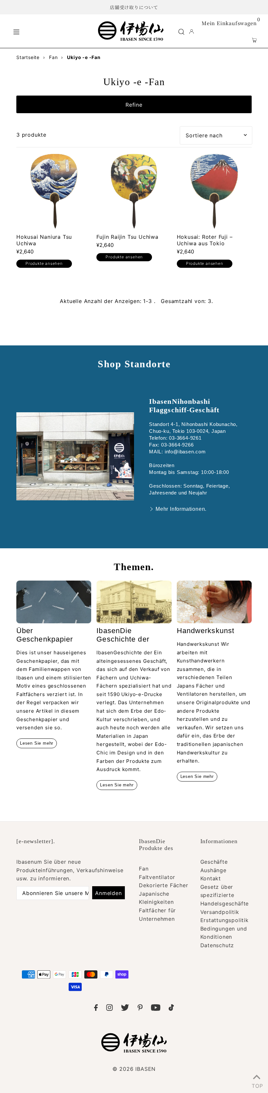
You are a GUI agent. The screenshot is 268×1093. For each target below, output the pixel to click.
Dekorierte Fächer (163, 885)
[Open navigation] (50, 31)
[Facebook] (96, 1008)
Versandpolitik (219, 912)
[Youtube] (155, 1008)
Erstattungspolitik (224, 920)
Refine (134, 104)
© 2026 (134, 1069)
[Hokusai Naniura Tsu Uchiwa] (53, 191)
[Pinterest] (140, 1008)
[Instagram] (109, 1008)
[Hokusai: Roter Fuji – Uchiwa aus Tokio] (214, 191)
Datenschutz (217, 945)
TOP (256, 1084)
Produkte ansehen (44, 263)
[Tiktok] (171, 1008)
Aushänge (213, 870)
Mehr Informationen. (181, 509)
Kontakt (210, 878)
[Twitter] (125, 1008)
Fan (143, 868)
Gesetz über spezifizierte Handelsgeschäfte (224, 895)
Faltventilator (157, 877)
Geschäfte (214, 861)
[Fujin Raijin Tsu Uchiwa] (133, 191)
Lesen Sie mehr (36, 743)
